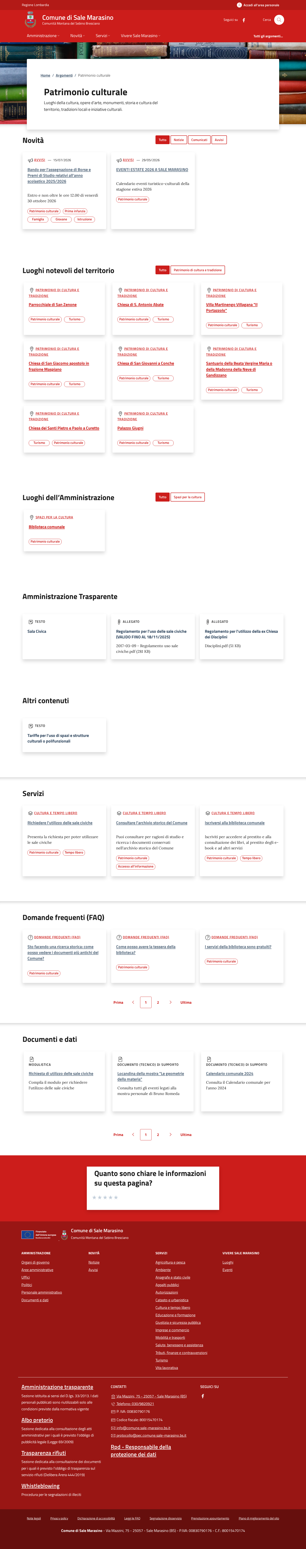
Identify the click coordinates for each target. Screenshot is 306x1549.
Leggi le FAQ (132, 1518)
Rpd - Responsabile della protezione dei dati (141, 1450)
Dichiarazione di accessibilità (96, 1518)
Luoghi (228, 1262)
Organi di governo (35, 1262)
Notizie (179, 139)
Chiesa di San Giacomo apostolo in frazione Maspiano (59, 366)
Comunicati (199, 139)
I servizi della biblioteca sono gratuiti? (238, 946)
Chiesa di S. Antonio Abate (140, 304)
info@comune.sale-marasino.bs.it (143, 1428)
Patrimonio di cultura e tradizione (198, 269)
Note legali (34, 1518)
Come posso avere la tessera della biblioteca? (145, 949)
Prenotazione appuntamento (210, 1518)
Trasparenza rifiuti (43, 1452)
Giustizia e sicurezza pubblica (178, 1322)
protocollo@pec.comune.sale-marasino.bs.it (151, 1435)
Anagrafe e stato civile (172, 1277)
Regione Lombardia (35, 4)
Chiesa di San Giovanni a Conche (145, 363)
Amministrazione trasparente (57, 1386)
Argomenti (64, 75)
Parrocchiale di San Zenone (53, 304)
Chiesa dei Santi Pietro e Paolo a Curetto (64, 428)
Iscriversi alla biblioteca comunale (235, 822)
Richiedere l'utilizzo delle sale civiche (59, 822)
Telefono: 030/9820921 (135, 1404)
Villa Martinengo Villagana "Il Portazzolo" (231, 307)
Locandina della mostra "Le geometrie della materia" (150, 1076)
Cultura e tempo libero (55, 812)
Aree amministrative (37, 1270)
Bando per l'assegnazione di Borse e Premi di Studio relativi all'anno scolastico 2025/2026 (59, 175)
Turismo (161, 1360)
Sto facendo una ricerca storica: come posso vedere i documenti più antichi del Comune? (62, 952)
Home (45, 75)
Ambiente (163, 1270)
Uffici (25, 1277)
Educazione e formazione (175, 1315)
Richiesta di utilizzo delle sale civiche (61, 1073)
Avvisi (219, 139)
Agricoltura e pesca (170, 1262)
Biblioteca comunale (47, 526)
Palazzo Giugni (130, 428)
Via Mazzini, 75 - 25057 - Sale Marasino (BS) (155, 1396)
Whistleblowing (40, 1485)
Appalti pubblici (167, 1285)
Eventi (228, 1270)
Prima (119, 1004)
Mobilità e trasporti (186, 1337)
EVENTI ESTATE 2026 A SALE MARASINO (152, 169)
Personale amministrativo (41, 1292)
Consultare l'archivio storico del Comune (151, 822)
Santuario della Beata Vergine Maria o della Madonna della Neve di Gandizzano (239, 369)
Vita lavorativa (166, 1368)
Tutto (162, 139)
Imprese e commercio (172, 1330)
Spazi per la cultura (188, 496)
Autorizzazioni (166, 1292)
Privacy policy (59, 1518)
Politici (26, 1285)
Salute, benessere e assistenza (179, 1345)
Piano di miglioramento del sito (259, 1518)
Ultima (187, 1004)
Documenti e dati (35, 1300)
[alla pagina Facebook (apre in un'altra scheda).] (242, 19)
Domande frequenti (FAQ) (57, 937)
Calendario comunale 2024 (229, 1073)
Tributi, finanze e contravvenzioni (181, 1353)
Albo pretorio (37, 1419)
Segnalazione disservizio (166, 1518)
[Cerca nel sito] (279, 20)
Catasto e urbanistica (171, 1300)
